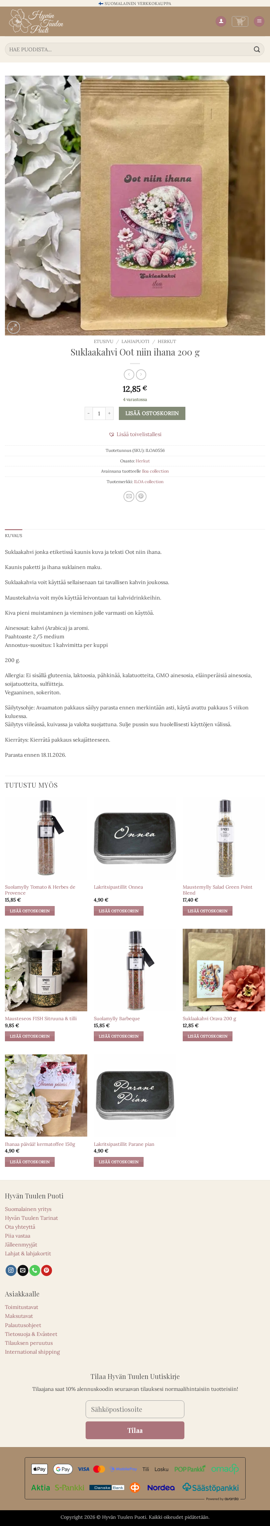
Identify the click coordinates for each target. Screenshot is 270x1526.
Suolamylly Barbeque (117, 1018)
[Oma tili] (221, 21)
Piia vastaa (17, 1235)
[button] (240, 21)
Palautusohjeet (23, 1325)
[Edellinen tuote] (141, 374)
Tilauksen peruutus (29, 1343)
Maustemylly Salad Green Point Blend (218, 890)
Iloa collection (155, 471)
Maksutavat (19, 1316)
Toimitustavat (21, 1307)
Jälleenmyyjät (21, 1244)
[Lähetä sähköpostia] (22, 1270)
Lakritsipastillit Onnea (118, 887)
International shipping (32, 1351)
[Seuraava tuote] (129, 374)
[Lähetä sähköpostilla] (128, 496)
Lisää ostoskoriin (152, 413)
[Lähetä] (257, 49)
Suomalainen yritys (28, 1209)
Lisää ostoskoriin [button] (30, 910)
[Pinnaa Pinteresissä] (141, 496)
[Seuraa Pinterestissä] (46, 1270)
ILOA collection (149, 481)
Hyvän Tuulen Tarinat (31, 1218)
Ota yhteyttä (20, 1226)
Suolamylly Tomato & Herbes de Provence (40, 890)
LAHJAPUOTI (135, 341)
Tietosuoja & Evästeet (31, 1334)
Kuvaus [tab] (13, 535)
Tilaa (135, 1430)
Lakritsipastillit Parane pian (124, 1144)
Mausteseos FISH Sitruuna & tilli (41, 1018)
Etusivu (103, 341)
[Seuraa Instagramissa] (11, 1270)
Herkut (167, 341)
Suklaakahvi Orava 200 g (209, 1018)
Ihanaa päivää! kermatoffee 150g (40, 1144)
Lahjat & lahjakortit (28, 1253)
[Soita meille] (34, 1270)
